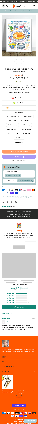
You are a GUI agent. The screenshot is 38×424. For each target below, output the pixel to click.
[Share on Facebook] (8, 202)
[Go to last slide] (16, 61)
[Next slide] (22, 61)
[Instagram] (21, 397)
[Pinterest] (17, 397)
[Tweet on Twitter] (12, 202)
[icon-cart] (34, 6)
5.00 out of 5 (24, 288)
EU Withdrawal (30, 420)
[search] (7, 6)
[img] (6, 318)
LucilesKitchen (21, 419)
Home (6, 11)
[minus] (16, 146)
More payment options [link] (19, 160)
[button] (19, 152)
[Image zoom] (19, 35)
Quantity (19, 143)
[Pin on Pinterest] (16, 202)
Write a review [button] (19, 307)
